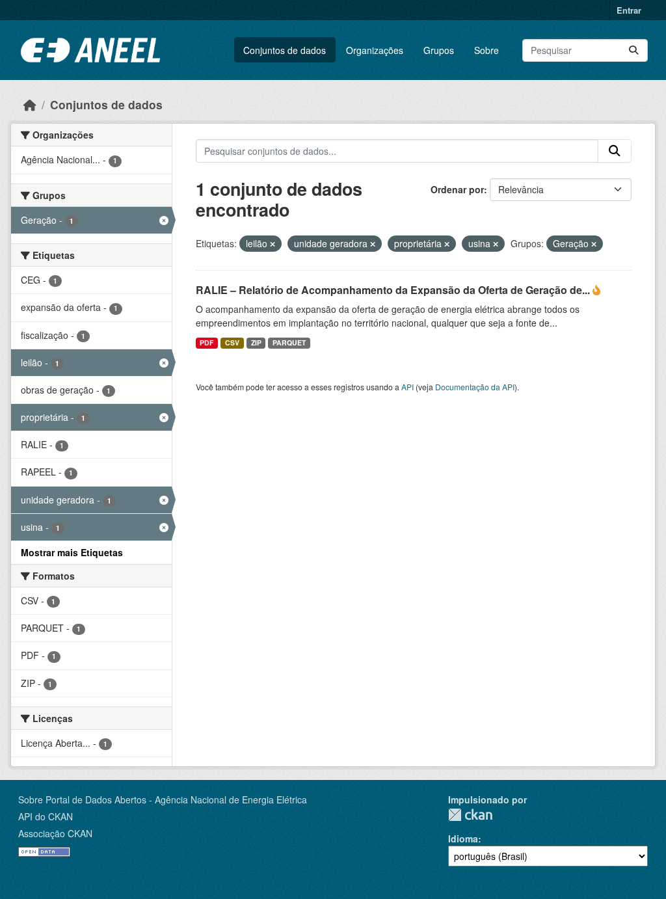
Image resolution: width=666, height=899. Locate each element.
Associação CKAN (55, 833)
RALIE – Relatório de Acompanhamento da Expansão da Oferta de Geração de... (394, 289)
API (407, 386)
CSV (232, 342)
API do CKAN (45, 816)
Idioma (463, 838)
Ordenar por (457, 189)
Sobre (486, 50)
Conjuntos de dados (284, 50)
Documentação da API (474, 386)
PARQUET (289, 342)
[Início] (29, 104)
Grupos (438, 50)
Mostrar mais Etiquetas (72, 552)
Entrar (629, 10)
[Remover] (272, 244)
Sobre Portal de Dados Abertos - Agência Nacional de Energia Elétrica (162, 799)
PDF (206, 342)
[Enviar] (633, 50)
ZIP (256, 342)
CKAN (470, 815)
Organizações (374, 50)
